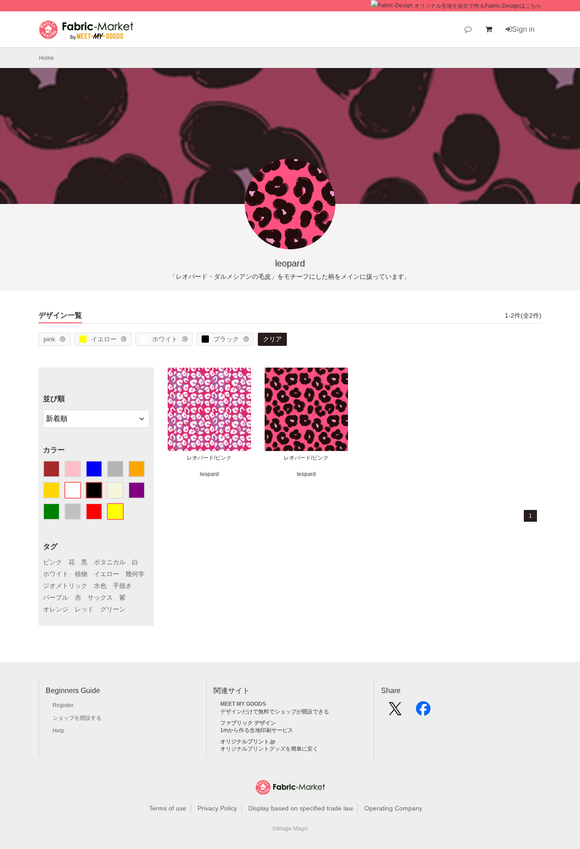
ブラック (226, 339)
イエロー (103, 339)
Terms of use (167, 808)
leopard (209, 474)
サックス (100, 597)
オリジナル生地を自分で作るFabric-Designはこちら (477, 6)
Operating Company (393, 808)
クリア (272, 339)
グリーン (113, 609)
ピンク (52, 562)
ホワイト (165, 339)
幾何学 (135, 573)
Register (63, 705)
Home (46, 58)
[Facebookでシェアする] (423, 711)
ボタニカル (110, 562)
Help (58, 731)
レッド (84, 609)
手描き (122, 585)
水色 (100, 585)
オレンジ (55, 609)
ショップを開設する (77, 718)
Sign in (523, 29)
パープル (55, 597)
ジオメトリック (65, 585)
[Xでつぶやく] (395, 711)
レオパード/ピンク (209, 458)
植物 (81, 573)
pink (49, 339)
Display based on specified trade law (300, 808)
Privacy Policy (217, 808)
